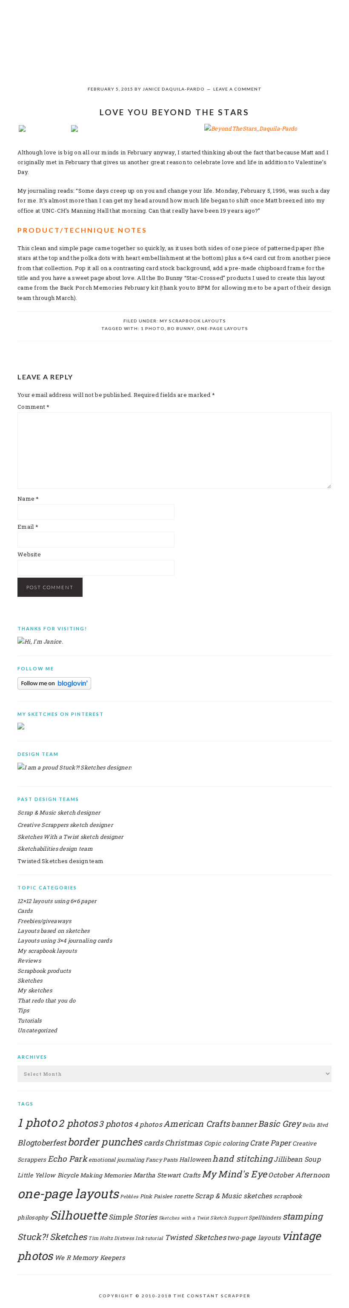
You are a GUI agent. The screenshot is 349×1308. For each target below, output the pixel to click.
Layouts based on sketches (53, 931)
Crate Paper (270, 1143)
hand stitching (242, 1158)
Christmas (183, 1142)
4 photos (148, 1124)
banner (244, 1124)
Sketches (29, 980)
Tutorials (29, 1020)
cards (153, 1143)
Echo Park (67, 1158)
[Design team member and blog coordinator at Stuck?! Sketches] (74, 767)
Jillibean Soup (297, 1158)
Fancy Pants (162, 1159)
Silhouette (78, 1215)
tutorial (154, 1238)
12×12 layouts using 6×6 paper (57, 901)
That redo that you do (46, 1000)
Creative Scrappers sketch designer (65, 825)
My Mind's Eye (234, 1174)
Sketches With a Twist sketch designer (70, 837)
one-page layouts (222, 328)
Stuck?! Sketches (52, 1236)
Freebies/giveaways (44, 921)
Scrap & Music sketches (233, 1195)
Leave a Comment (237, 88)
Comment (33, 406)
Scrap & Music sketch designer (58, 812)
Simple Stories (133, 1216)
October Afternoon (299, 1174)
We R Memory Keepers (89, 1257)
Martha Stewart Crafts (166, 1175)
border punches (105, 1141)
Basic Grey (279, 1123)
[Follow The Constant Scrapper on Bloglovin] (54, 687)
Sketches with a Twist (184, 1218)
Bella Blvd (315, 1124)
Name (28, 498)
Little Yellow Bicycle (47, 1175)
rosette (184, 1196)
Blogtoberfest (41, 1142)
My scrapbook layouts (193, 320)
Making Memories (106, 1175)
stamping (303, 1216)
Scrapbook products (44, 971)
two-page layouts (253, 1238)
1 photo (153, 328)
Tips (23, 1010)
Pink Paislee (156, 1196)
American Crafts (196, 1123)
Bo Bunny (180, 328)
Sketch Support (228, 1217)
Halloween (195, 1159)
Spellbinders (265, 1217)
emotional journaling (116, 1159)
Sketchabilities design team (55, 848)
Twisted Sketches (195, 1237)
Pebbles (129, 1196)
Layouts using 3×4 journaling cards (64, 940)
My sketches (34, 990)
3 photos (115, 1123)
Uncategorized (37, 1030)
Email (27, 526)
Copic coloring (226, 1143)
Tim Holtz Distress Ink (116, 1238)
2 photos (77, 1123)
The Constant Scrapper (174, 33)
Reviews (29, 960)
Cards (24, 911)
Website (29, 554)
